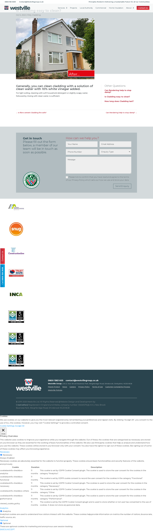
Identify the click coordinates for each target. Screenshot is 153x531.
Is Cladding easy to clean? (117, 97)
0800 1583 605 (55, 381)
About (128, 8)
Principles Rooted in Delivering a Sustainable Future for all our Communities (119, 2)
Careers (73, 387)
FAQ (29, 15)
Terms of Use (97, 387)
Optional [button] (4, 520)
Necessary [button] (5, 452)
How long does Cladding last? (119, 101)
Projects (73, 8)
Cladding (36, 15)
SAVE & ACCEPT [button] (7, 529)
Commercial (101, 8)
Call (2, 275)
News (64, 387)
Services (61, 8)
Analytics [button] (4, 508)
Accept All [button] (19, 426)
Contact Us (2, 256)
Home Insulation (116, 8)
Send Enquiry (122, 186)
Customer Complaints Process (117, 387)
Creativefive (21, 405)
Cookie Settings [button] (7, 426)
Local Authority (86, 8)
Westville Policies (55, 390)
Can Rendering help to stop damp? (118, 91)
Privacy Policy (84, 387)
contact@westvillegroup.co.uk (82, 381)
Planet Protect (54, 387)
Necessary (7, 455)
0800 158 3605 (10, 2)
